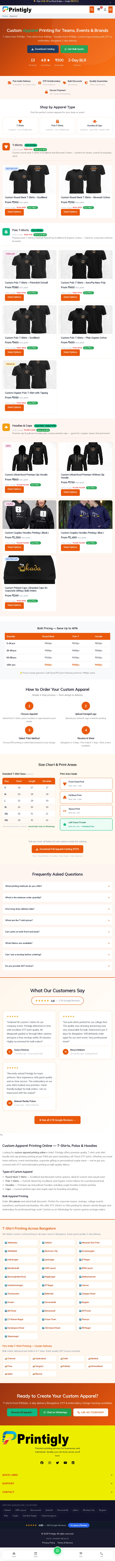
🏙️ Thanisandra (12, 1293)
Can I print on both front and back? (57, 931)
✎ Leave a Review (78, 1525)
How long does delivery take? (57, 909)
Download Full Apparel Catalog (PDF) (59, 849)
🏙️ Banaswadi (48, 1311)
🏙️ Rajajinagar (48, 1276)
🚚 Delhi (64, 1358)
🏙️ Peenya (84, 1319)
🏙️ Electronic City (50, 1251)
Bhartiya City (89, 1510)
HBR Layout (20, 1510)
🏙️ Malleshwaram (87, 1276)
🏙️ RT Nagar (47, 1285)
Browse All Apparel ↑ (22, 1412)
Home (5, 16)
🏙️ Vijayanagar (12, 1336)
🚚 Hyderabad (39, 1358)
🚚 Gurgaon (37, 1366)
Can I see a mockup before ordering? (57, 954)
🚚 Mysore (37, 1374)
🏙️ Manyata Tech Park (89, 1242)
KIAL (6, 1515)
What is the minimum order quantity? (57, 897)
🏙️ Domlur (9, 1302)
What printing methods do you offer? (57, 886)
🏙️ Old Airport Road (51, 1328)
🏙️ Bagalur (84, 1302)
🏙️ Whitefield (11, 1251)
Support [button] (8, 1483)
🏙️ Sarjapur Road (87, 1293)
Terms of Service (65, 1542)
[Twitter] (57, 1463)
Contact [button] (8, 1492)
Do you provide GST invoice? (57, 966)
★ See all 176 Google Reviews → (57, 1119)
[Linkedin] (73, 1463)
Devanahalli (62, 1510)
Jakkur (75, 1510)
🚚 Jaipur (9, 1374)
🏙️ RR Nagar (85, 1328)
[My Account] (105, 9)
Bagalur (102, 1510)
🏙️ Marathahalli (12, 1268)
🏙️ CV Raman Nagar (14, 1319)
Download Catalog (45, 49)
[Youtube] (65, 1463)
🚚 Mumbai (93, 1358)
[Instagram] (50, 1463)
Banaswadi (36, 1510)
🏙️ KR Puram (85, 1311)
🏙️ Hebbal (47, 1242)
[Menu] (110, 9)
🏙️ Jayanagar (48, 1259)
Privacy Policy (48, 1542)
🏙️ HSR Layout (49, 1268)
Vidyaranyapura (48, 1515)
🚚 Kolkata (65, 1366)
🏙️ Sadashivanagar (14, 1285)
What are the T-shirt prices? (57, 920)
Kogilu (15, 1515)
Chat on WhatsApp (57, 1412)
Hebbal (7, 1510)
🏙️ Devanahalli (49, 1302)
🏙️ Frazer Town (49, 1319)
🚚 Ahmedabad (95, 1366)
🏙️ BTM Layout (86, 1268)
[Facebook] (42, 1463)
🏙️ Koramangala (86, 1251)
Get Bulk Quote (76, 49)
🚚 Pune (8, 1366)
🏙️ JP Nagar (84, 1259)
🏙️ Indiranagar (11, 1259)
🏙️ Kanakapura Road (14, 1328)
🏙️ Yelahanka (11, 1242)
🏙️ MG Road (10, 1311)
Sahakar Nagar (30, 1515)
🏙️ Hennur (84, 1285)
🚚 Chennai (10, 1358)
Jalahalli (49, 1510)
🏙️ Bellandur (48, 1293)
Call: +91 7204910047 (92, 1412)
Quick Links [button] (10, 1474)
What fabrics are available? (57, 943)
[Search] (92, 9)
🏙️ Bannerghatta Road (15, 1276)
